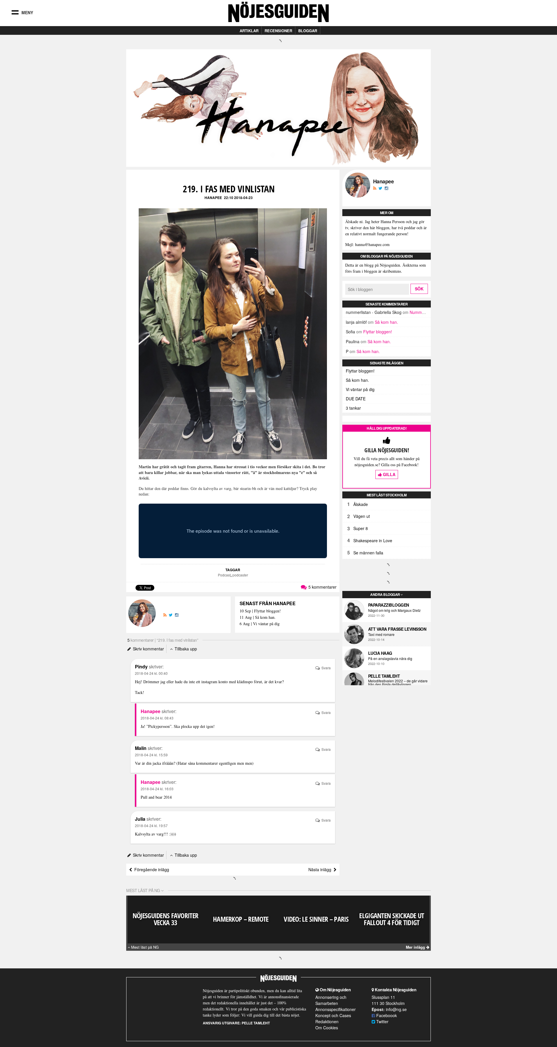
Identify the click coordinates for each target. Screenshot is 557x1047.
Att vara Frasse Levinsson (397, 629)
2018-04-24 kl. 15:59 (151, 754)
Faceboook (386, 1015)
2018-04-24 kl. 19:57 (151, 825)
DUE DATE (356, 399)
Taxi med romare (381, 634)
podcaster (240, 574)
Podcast (224, 574)
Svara (326, 667)
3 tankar (353, 408)
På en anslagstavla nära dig (390, 658)
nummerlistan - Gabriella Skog (374, 312)
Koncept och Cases (333, 1015)
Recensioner (278, 30)
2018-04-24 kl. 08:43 (157, 717)
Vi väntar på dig (360, 389)
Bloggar (307, 30)
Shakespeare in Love (372, 540)
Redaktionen (327, 1021)
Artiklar (249, 30)
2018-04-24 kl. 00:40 (151, 673)
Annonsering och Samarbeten (330, 1000)
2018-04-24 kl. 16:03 (157, 788)
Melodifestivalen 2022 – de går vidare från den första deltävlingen (398, 682)
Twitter (381, 1021)
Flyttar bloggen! (377, 331)
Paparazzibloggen (388, 605)
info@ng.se (396, 1009)
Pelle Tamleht (384, 676)
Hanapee (213, 197)
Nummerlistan (422, 312)
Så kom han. (386, 322)
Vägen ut (361, 516)
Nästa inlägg (321, 869)
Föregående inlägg (150, 869)
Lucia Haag (380, 653)
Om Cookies (326, 1027)
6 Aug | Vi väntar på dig (260, 623)
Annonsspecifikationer (335, 1009)
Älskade (360, 504)
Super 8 (360, 528)
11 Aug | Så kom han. (258, 617)
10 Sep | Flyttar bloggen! (260, 611)
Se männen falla (368, 553)
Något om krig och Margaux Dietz (394, 610)
